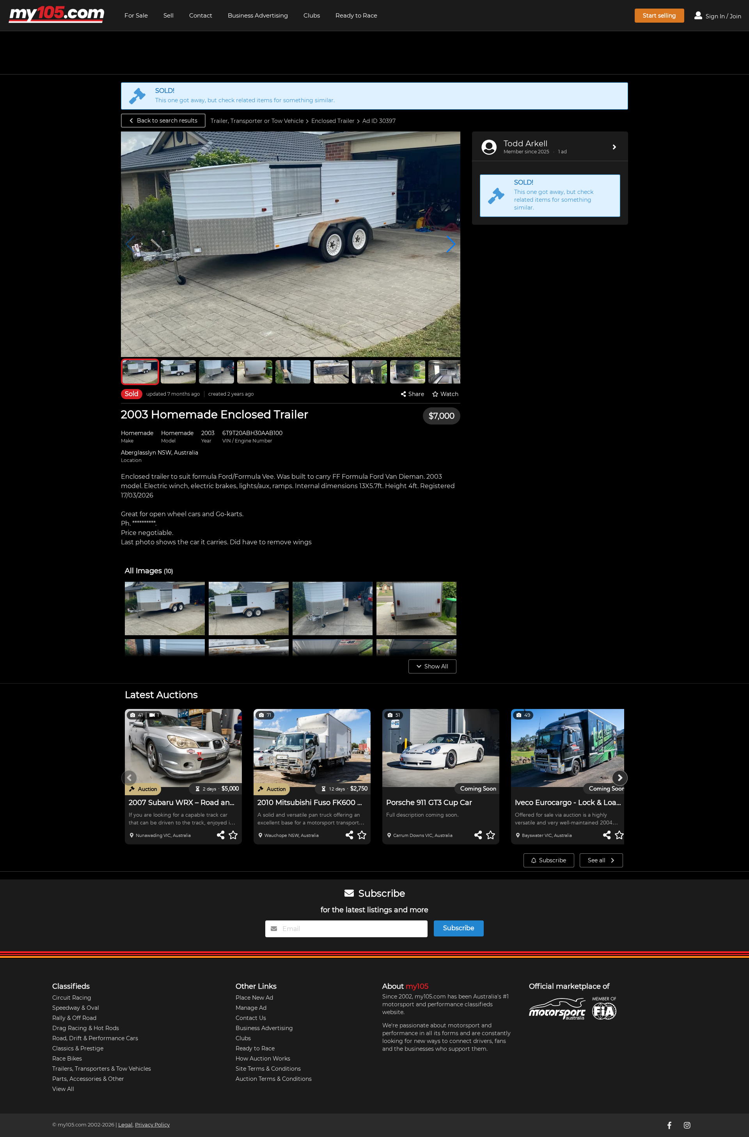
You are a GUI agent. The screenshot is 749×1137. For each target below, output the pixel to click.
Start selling (659, 15)
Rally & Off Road (74, 1018)
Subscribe (552, 860)
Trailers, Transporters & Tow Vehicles (101, 1068)
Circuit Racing (71, 997)
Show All (436, 666)
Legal (125, 1125)
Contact (200, 15)
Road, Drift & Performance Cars (95, 1038)
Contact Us (251, 1018)
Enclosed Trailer (333, 121)
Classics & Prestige (77, 1048)
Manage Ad (251, 1007)
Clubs (312, 15)
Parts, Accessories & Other (88, 1078)
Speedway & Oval (75, 1007)
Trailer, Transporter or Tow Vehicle (257, 121)
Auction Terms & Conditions (274, 1078)
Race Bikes (67, 1058)
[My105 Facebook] (670, 1125)
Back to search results (167, 120)
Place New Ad (254, 997)
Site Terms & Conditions (268, 1068)
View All (63, 1089)
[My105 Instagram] (688, 1125)
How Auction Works (263, 1058)
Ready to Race (356, 15)
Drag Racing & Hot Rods (85, 1028)
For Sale (136, 15)
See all (597, 860)
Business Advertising (258, 15)
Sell (168, 15)
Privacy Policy (152, 1125)
